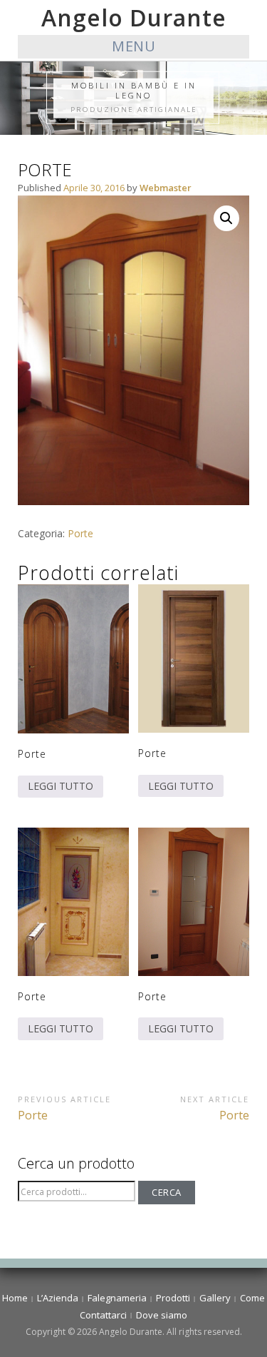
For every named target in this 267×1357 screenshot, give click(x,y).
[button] (226, 218)
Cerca (167, 1192)
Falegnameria (117, 1297)
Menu (133, 46)
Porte (80, 533)
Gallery (215, 1297)
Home (15, 1297)
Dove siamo (161, 1314)
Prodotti (173, 1297)
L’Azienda (57, 1297)
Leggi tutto (60, 786)
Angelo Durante (133, 17)
